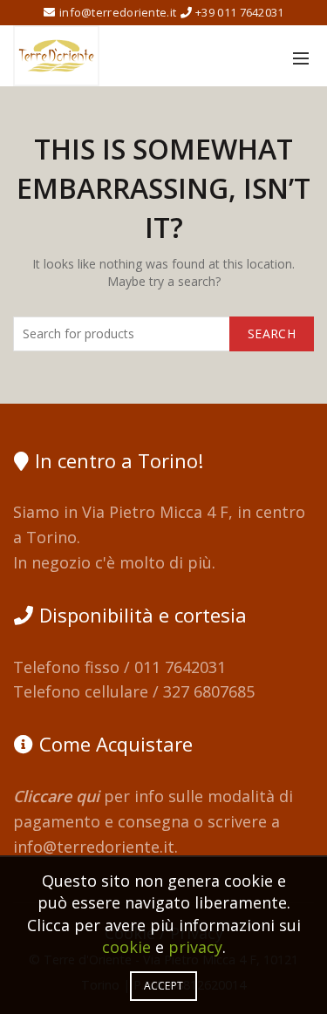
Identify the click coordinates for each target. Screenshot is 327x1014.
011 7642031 (180, 667)
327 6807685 (209, 691)
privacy (195, 946)
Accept (164, 985)
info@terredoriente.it (93, 846)
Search (272, 333)
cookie (126, 946)
